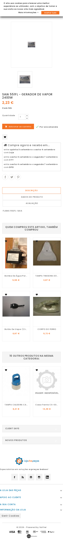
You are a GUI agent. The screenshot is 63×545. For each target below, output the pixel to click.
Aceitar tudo (50, 12)
